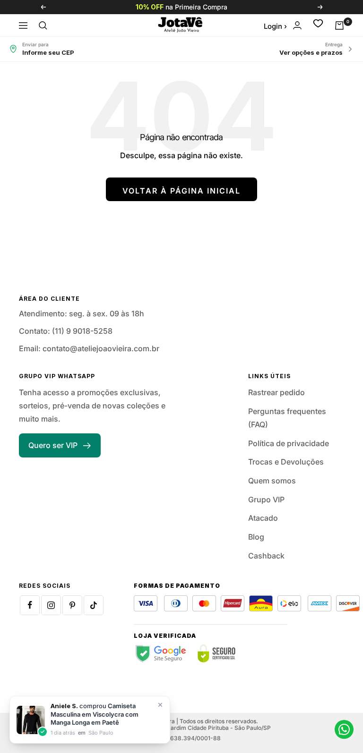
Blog (256, 536)
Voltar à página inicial (181, 190)
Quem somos (272, 480)
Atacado (263, 518)
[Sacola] (339, 25)
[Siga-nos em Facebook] (29, 605)
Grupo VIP (266, 499)
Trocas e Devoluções (286, 461)
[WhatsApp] (344, 729)
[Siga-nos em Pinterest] (72, 605)
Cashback (266, 555)
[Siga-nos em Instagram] (51, 605)
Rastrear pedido (276, 392)
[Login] (297, 25)
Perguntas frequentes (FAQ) (287, 417)
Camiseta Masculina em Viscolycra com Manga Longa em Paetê (94, 714)
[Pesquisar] (43, 25)
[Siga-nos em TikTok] (93, 605)
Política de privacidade (288, 443)
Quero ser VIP (53, 445)
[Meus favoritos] (318, 25)
